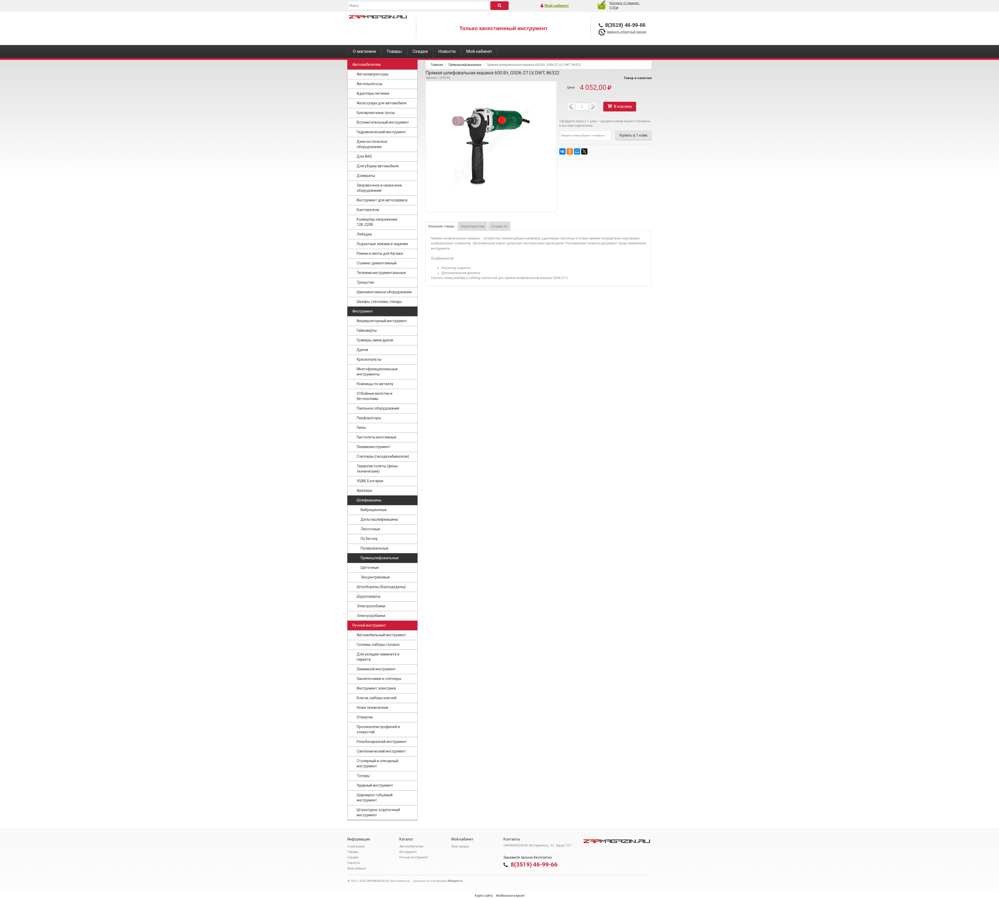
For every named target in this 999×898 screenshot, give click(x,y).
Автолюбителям (411, 846)
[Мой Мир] (577, 151)
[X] (584, 151)
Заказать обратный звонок (626, 32)
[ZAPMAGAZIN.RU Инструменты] (377, 28)
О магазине (364, 51)
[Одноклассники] (570, 151)
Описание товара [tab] (441, 226)
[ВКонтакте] (562, 151)
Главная (437, 65)
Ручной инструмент (413, 857)
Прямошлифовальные (465, 65)
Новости (447, 51)
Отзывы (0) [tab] (499, 226)
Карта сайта (484, 895)
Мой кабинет (557, 5)
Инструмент (408, 852)
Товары (394, 51)
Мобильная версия (510, 895)
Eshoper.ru (455, 881)
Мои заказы (460, 846)
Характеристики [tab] (473, 226)
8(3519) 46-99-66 (534, 865)
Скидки (420, 51)
